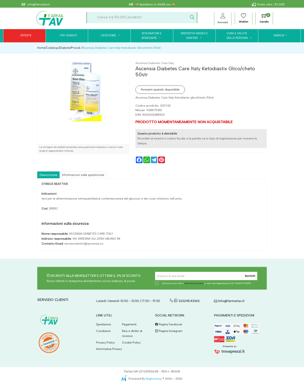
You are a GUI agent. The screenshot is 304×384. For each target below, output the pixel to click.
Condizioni (103, 331)
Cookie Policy (131, 342)
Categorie (109, 35)
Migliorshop (154, 378)
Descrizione (48, 175)
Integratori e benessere (152, 35)
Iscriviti (250, 276)
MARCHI (279, 35)
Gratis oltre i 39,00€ (271, 4)
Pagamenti (129, 324)
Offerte (26, 35)
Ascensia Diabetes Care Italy (154, 63)
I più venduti (68, 35)
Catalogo (52, 48)
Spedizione (103, 324)
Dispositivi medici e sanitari (194, 35)
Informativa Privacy (109, 349)
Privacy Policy (105, 342)
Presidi (75, 48)
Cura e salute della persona (235, 35)
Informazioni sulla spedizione (83, 175)
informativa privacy (193, 283)
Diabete (65, 48)
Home (41, 48)
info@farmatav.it (38, 4)
